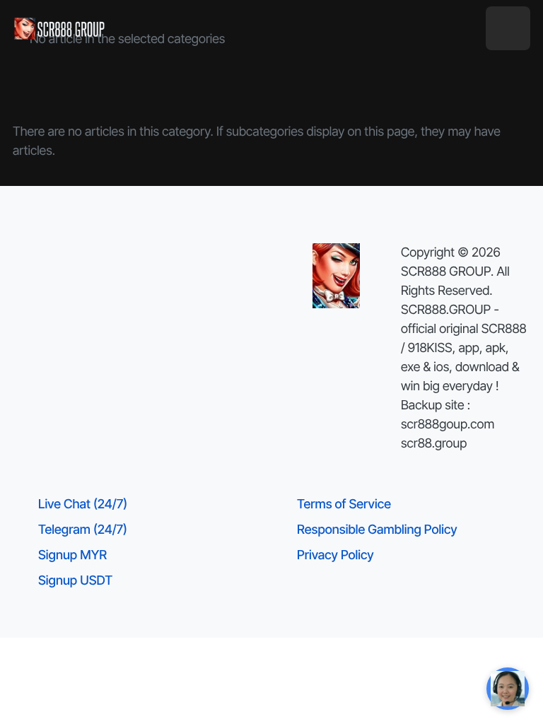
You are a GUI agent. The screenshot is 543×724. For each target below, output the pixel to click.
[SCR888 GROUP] (60, 28)
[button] (508, 28)
